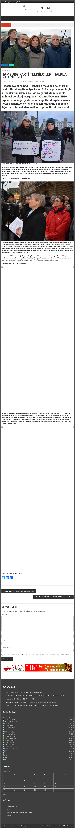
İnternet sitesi (5, 648)
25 (55, 787)
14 (14, 784)
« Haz (4, 794)
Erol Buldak (9, 815)
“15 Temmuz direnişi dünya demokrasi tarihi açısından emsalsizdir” (26, 705)
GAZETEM (43, 8)
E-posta (4, 641)
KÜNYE (8, 809)
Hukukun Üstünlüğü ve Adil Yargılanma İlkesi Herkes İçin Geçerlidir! (26, 702)
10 (45, 780)
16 (35, 784)
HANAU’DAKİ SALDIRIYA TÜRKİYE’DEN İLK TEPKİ (19, 591)
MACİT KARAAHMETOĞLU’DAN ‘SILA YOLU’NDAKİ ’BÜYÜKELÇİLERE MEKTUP (29, 696)
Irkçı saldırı (41, 81)
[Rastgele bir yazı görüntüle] (71, 18)
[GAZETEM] (3, 18)
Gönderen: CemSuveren (9, 81)
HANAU (36, 81)
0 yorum (22, 81)
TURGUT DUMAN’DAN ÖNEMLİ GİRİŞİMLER (19, 812)
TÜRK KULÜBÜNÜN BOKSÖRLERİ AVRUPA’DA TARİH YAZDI (53, 597)
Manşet (11, 65)
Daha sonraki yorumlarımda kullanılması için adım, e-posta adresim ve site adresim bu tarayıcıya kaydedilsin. (36, 655)
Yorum (4, 614)
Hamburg (4, 65)
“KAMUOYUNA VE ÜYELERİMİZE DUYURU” (18, 693)
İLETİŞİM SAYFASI (11, 806)
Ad (2, 634)
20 (4, 787)
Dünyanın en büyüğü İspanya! (24, 25)
